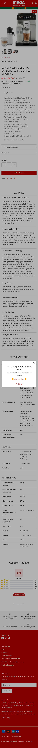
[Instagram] (19, 384)
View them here (19, 379)
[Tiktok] (21, 384)
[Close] (34, 363)
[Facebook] (16, 384)
